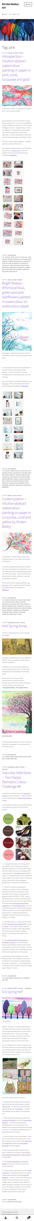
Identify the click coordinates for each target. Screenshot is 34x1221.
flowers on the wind (24, 479)
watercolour (5, 271)
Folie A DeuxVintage (19, 906)
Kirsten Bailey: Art (10, 5)
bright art (5, 261)
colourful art (26, 261)
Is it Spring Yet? (12, 991)
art (19, 257)
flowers (16, 479)
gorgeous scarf (19, 873)
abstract (7, 257)
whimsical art (13, 271)
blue (3, 475)
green (3, 481)
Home (5, 14)
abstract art (14, 257)
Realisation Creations (9, 942)
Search (17, 1218)
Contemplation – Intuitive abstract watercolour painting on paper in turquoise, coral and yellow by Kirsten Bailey (16, 512)
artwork (4, 259)
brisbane (10, 261)
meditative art (13, 267)
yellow (20, 614)
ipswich (22, 265)
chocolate (17, 978)
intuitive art (5, 265)
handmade (10, 608)
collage (7, 756)
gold (10, 263)
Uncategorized (12, 255)
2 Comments (27, 988)
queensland (8, 269)
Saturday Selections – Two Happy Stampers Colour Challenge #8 (16, 779)
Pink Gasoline (25, 1155)
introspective (24, 263)
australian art (17, 259)
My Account (5, 1218)
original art (21, 267)
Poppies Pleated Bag (13, 1161)
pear (3, 980)
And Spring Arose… (16, 625)
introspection (16, 263)
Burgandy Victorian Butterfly (17, 924)
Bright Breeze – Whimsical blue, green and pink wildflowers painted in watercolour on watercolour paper (16, 294)
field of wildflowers (7, 479)
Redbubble (13, 155)
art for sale (24, 257)
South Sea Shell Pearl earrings (17, 940)
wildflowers (5, 487)
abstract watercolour (24, 600)
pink (3, 269)
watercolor (26, 269)
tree (3, 758)
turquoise (19, 269)
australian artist (26, 259)
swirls (14, 269)
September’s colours (25, 798)
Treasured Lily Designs (9, 1120)
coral (3, 263)
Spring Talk (6, 1106)
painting (27, 267)
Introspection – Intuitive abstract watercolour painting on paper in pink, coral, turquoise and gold (16, 68)
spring (27, 483)
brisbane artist (18, 261)
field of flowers (25, 477)
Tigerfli (6, 926)
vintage (7, 758)
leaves (27, 265)
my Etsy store (16, 150)
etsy (7, 263)
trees (20, 1201)
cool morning (13, 477)
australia (9, 259)
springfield (5, 485)
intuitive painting (15, 265)
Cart (26, 1216)
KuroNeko (19, 1109)
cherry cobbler (9, 978)
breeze (7, 475)
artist (29, 257)
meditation (5, 267)
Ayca (23, 880)
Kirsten (21, 53)
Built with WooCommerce (10, 1214)
